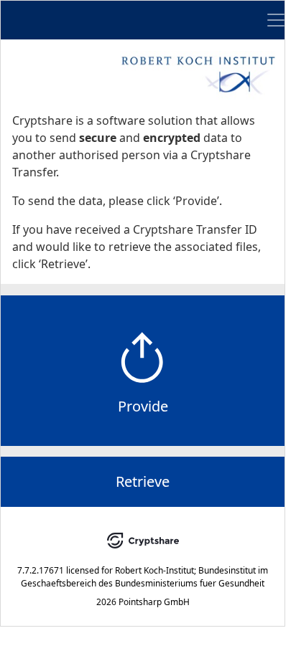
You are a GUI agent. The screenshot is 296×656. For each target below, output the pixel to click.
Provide (143, 406)
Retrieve (143, 481)
